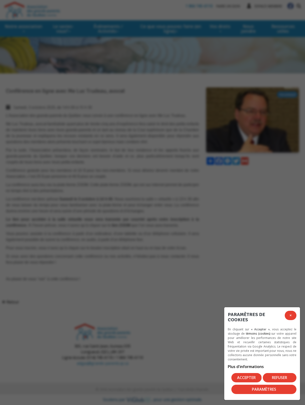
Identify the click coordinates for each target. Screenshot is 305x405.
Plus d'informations (246, 366)
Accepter (246, 377)
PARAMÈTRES (264, 389)
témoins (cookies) (258, 334)
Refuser (279, 377)
